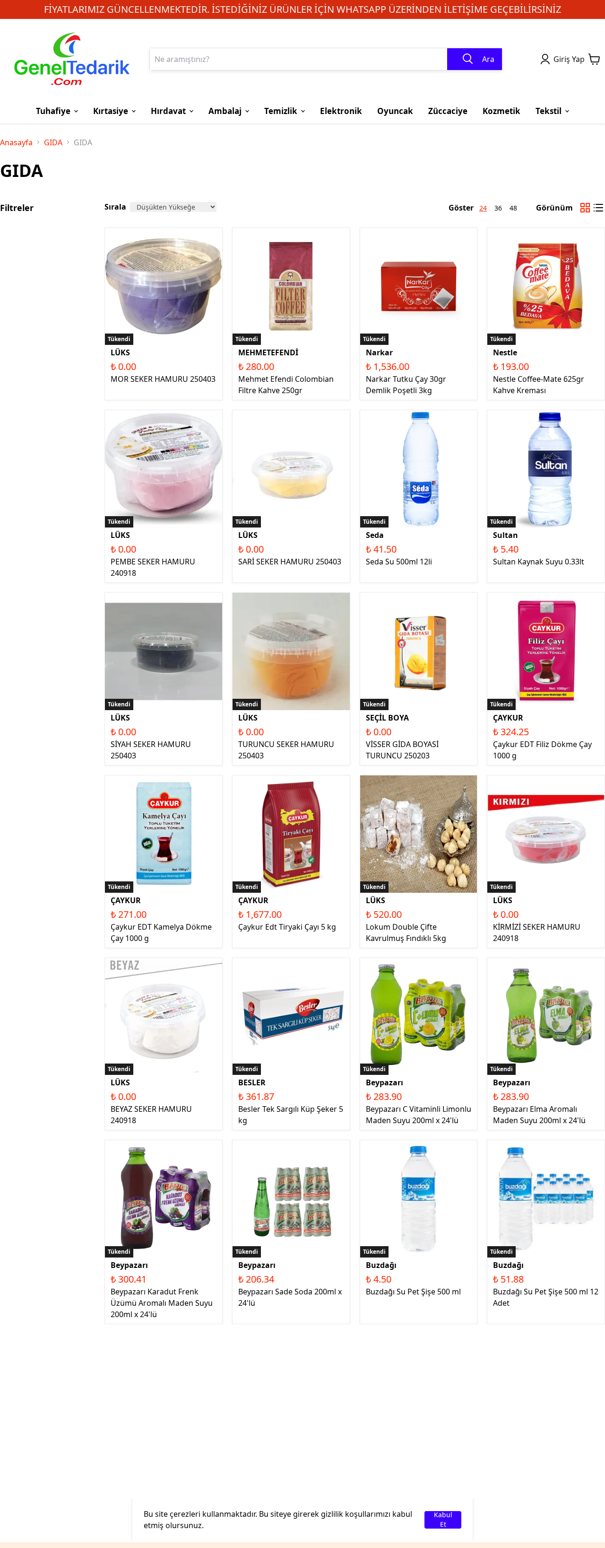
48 (513, 207)
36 (498, 207)
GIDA (53, 142)
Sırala (115, 207)
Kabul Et (443, 1520)
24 (483, 207)
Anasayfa (16, 142)
